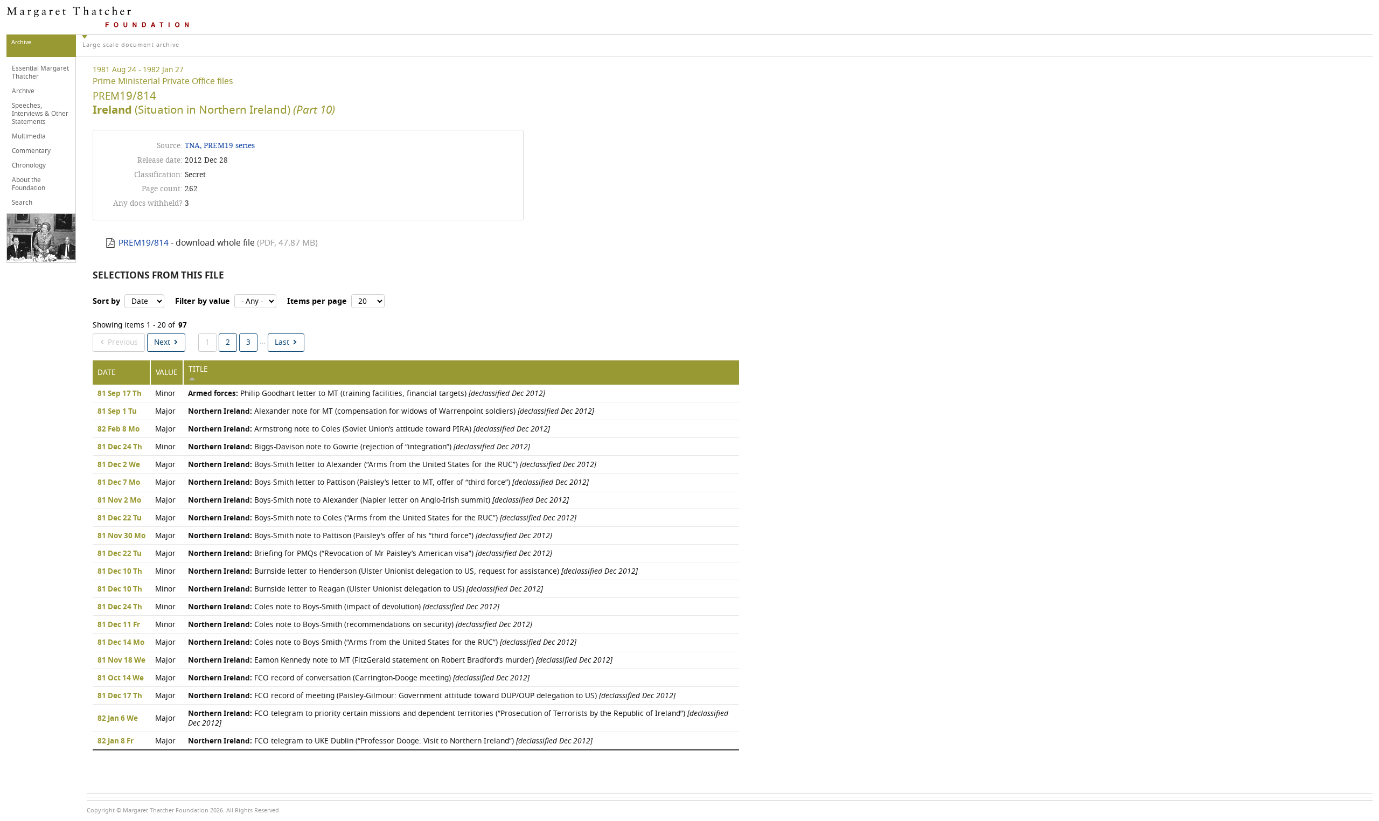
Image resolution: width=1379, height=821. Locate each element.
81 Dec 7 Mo (118, 482)
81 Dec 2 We (118, 465)
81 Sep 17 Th (119, 393)
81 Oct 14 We (120, 678)
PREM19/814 (144, 243)
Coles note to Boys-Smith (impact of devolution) (343, 607)
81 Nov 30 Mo (121, 536)
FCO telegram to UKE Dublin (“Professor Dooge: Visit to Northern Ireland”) (390, 741)
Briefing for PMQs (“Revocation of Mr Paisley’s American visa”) (370, 553)
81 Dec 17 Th (119, 696)
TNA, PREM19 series (220, 145)
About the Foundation (28, 184)
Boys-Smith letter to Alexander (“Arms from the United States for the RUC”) (392, 464)
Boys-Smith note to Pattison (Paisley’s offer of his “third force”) (370, 535)
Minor (165, 393)
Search (22, 202)
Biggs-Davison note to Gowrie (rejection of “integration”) (359, 447)
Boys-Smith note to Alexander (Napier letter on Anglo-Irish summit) (378, 500)
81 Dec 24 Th (119, 447)
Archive (23, 91)
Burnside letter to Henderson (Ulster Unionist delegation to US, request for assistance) (413, 571)
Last (282, 342)
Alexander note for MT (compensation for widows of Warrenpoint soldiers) (391, 411)
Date (106, 372)
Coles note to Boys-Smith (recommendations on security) (360, 624)
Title (198, 369)
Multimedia (29, 136)
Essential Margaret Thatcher (40, 72)
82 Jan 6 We (117, 718)
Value (167, 372)
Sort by (106, 301)
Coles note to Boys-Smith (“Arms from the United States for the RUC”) (382, 642)
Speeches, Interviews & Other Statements (40, 114)
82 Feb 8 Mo (118, 429)
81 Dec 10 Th (119, 571)
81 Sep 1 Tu (117, 411)
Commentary (31, 151)
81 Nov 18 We (121, 660)
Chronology (29, 165)
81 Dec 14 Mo (120, 642)
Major (165, 411)
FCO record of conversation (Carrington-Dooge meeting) (359, 678)
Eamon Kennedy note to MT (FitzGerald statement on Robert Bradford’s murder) (400, 660)
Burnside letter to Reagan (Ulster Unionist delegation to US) (365, 589)
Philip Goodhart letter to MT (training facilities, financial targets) (366, 393)
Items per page (317, 301)
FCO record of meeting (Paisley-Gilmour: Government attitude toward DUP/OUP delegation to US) (431, 695)
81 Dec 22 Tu (119, 518)
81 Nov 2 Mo (119, 500)
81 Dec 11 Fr (118, 625)
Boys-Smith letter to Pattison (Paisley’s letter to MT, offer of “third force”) (388, 482)
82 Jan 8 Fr (115, 741)
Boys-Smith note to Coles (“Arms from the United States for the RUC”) (382, 518)
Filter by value (202, 301)
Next (162, 342)
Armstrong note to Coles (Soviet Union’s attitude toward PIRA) (369, 429)
